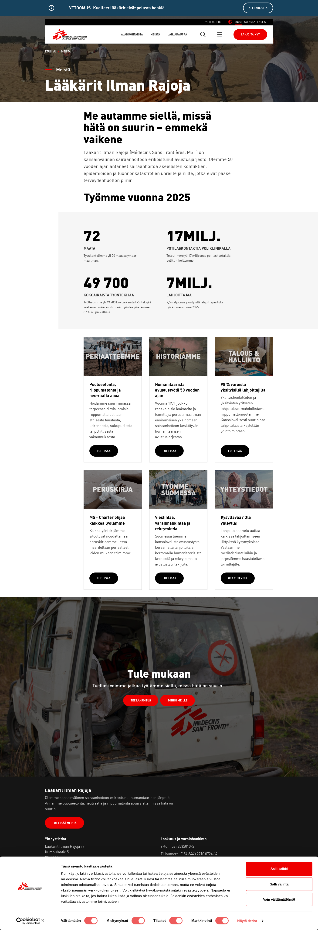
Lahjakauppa (177, 34)
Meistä (155, 34)
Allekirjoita (258, 8)
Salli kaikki (279, 869)
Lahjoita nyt (250, 34)
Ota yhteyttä (237, 578)
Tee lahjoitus (141, 700)
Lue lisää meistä (64, 823)
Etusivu (50, 51)
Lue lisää (104, 451)
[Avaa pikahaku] (203, 34)
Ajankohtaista (132, 34)
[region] (159, 8)
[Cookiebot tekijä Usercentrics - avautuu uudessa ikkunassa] (30, 920)
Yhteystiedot (214, 22)
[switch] (138, 920)
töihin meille (177, 700)
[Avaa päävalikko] (219, 34)
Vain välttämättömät (279, 899)
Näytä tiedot (247, 921)
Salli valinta (279, 884)
